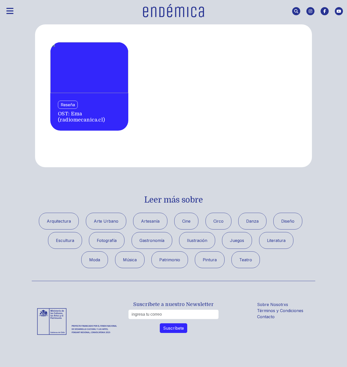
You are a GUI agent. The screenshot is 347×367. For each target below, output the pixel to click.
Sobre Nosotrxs (272, 304)
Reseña (68, 104)
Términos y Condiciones (280, 310)
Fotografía (107, 240)
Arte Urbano (106, 221)
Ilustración (197, 240)
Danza (252, 221)
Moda (94, 259)
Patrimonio (169, 259)
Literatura (276, 240)
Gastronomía (151, 240)
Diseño (287, 221)
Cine (186, 221)
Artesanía (150, 221)
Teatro (245, 259)
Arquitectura (59, 221)
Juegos (237, 240)
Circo (218, 221)
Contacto (266, 316)
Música (130, 259)
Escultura (65, 240)
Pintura (210, 259)
